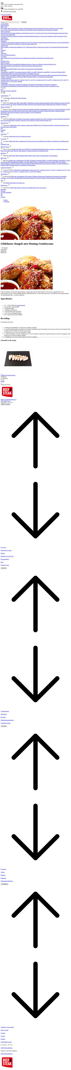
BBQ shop (4, 70)
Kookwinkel (4, 83)
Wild (2, 52)
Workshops (4, 714)
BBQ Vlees (4, 27)
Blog (2, 562)
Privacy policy (5, 1030)
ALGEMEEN (4, 884)
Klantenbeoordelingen (7, 881)
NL (2, 194)
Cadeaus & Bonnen (6, 78)
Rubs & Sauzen (5, 63)
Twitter (3, 872)
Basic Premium (5, 39)
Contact (3, 1036)
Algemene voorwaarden (7, 1027)
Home (6, 200)
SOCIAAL (3, 726)
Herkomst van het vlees (7, 556)
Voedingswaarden (5, 723)
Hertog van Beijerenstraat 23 (8, 400)
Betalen (3, 553)
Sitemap (3, 1039)
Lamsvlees (3, 53)
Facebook (3, 869)
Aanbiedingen (4, 24)
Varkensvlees (4, 45)
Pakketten (3, 67)
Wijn (2, 180)
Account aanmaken (11, 91)
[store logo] (7, 20)
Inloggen (3, 91)
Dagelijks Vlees (5, 61)
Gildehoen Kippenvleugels (8, 375)
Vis (2, 59)
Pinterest (3, 875)
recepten (3, 197)
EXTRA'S (3, 568)
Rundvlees (3, 41)
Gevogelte (3, 56)
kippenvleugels (21, 305)
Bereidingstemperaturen (7, 720)
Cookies (3, 1033)
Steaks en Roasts (5, 31)
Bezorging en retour (6, 550)
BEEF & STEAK (5, 404)
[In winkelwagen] (1, 383)
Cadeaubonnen (5, 711)
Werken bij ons (5, 565)
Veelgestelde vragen (6, 1042)
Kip (2, 48)
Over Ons (3, 547)
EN (4, 87)
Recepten (3, 189)
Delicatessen (4, 185)
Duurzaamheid (5, 559)
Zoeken (24, 22)
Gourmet (3, 50)
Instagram (3, 878)
